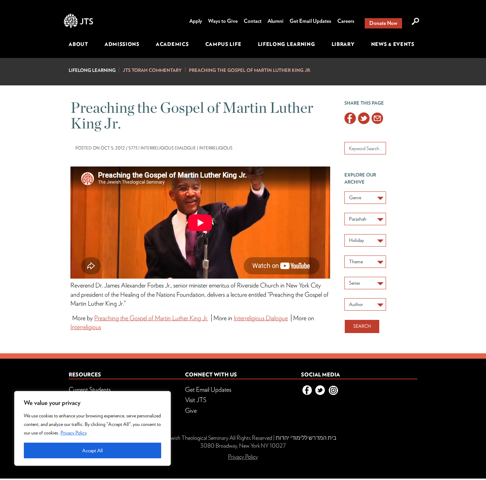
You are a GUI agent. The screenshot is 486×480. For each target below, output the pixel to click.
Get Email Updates (310, 21)
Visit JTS (195, 399)
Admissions (122, 44)
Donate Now (383, 23)
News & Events (392, 44)
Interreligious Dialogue (261, 318)
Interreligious (85, 327)
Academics (172, 44)
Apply (195, 21)
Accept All (92, 450)
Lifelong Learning (286, 44)
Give (191, 410)
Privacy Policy (73, 433)
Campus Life (223, 44)
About (78, 44)
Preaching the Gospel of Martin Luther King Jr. (250, 70)
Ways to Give (223, 21)
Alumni (276, 21)
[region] (92, 428)
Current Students (90, 389)
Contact (253, 21)
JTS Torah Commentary (152, 70)
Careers (345, 21)
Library (343, 44)
